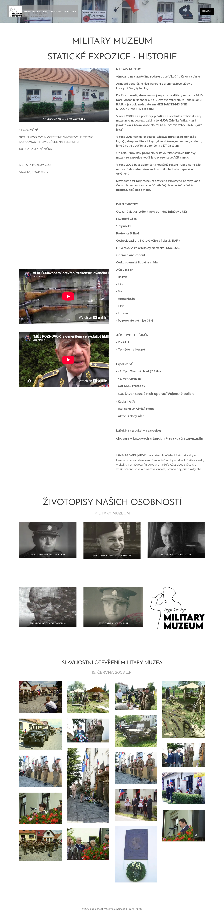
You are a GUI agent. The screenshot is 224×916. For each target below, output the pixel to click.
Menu (208, 11)
